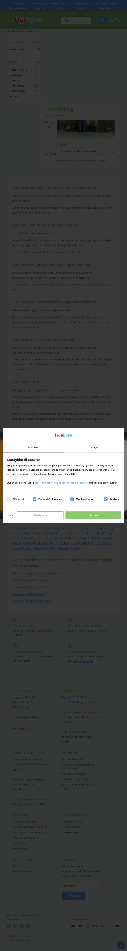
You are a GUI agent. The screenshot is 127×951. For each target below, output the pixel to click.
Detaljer (94, 447)
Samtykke (33, 447)
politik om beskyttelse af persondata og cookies (61, 482)
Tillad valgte (40, 515)
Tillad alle (93, 515)
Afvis (10, 515)
